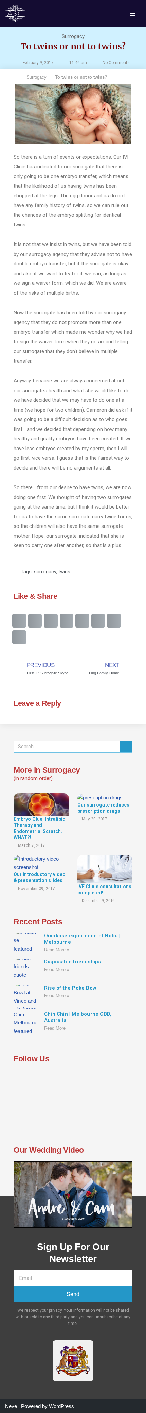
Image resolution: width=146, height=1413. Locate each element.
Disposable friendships (72, 962)
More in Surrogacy (47, 769)
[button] (19, 621)
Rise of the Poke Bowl (71, 988)
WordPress (61, 1406)
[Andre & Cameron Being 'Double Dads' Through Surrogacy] (17, 13)
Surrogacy (73, 36)
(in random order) (33, 778)
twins (64, 572)
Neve (11, 1406)
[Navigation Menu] (133, 13)
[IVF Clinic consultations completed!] (105, 869)
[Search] (126, 746)
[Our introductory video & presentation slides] (41, 862)
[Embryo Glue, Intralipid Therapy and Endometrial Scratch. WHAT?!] (41, 804)
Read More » (56, 949)
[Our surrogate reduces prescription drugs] (100, 797)
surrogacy (45, 572)
